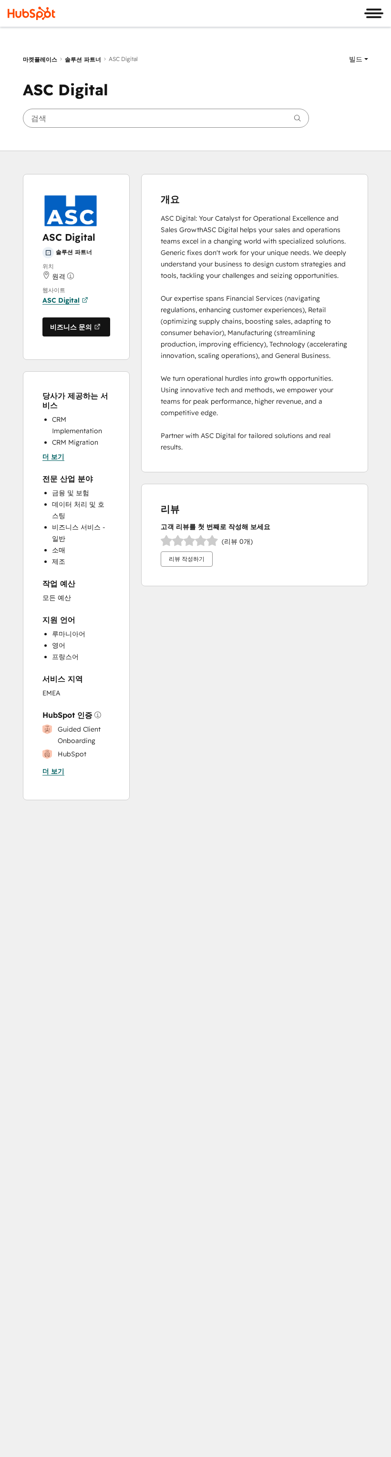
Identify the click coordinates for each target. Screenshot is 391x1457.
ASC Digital (61, 300)
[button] (358, 59)
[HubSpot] (31, 13)
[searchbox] (166, 118)
